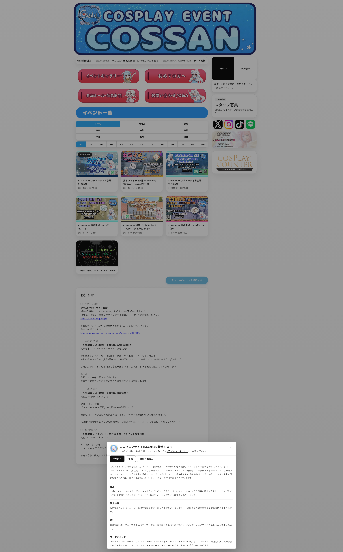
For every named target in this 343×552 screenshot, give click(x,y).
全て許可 (117, 458)
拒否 (130, 458)
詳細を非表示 (147, 458)
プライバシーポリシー (177, 451)
